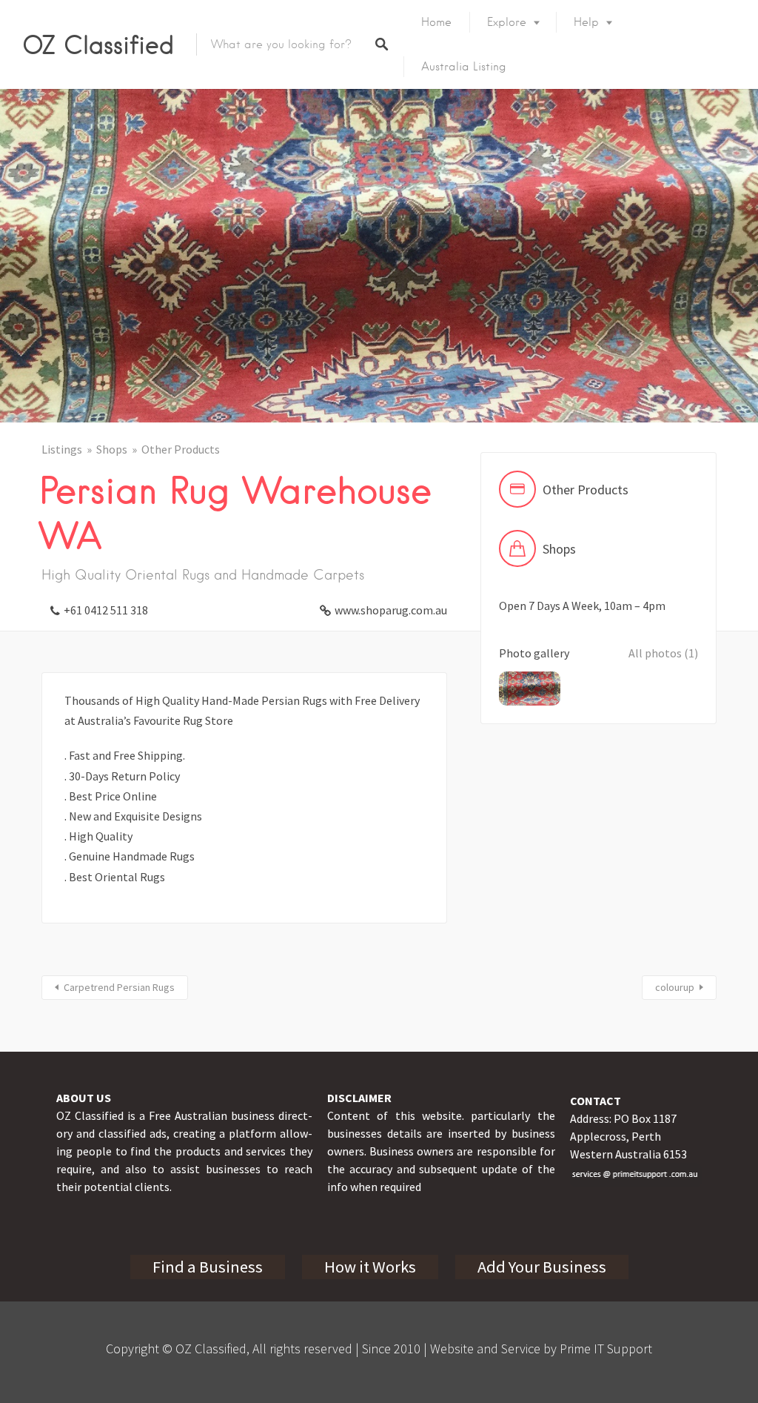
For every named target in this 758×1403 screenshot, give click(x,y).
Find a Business (207, 1266)
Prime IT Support (606, 1348)
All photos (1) (663, 653)
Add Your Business (541, 1266)
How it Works (370, 1266)
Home (436, 22)
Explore (506, 22)
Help (586, 22)
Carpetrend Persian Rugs (119, 987)
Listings (61, 449)
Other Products (180, 449)
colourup (674, 987)
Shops (111, 449)
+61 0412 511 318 (106, 610)
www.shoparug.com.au (391, 610)
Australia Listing (463, 66)
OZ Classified (98, 44)
